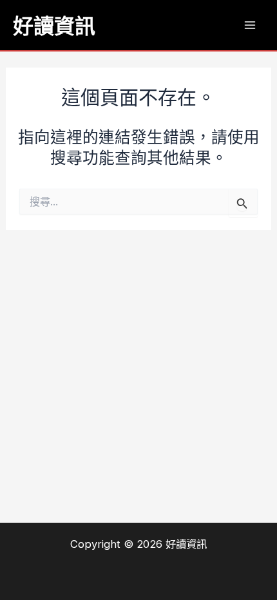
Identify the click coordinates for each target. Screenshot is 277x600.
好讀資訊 (54, 25)
